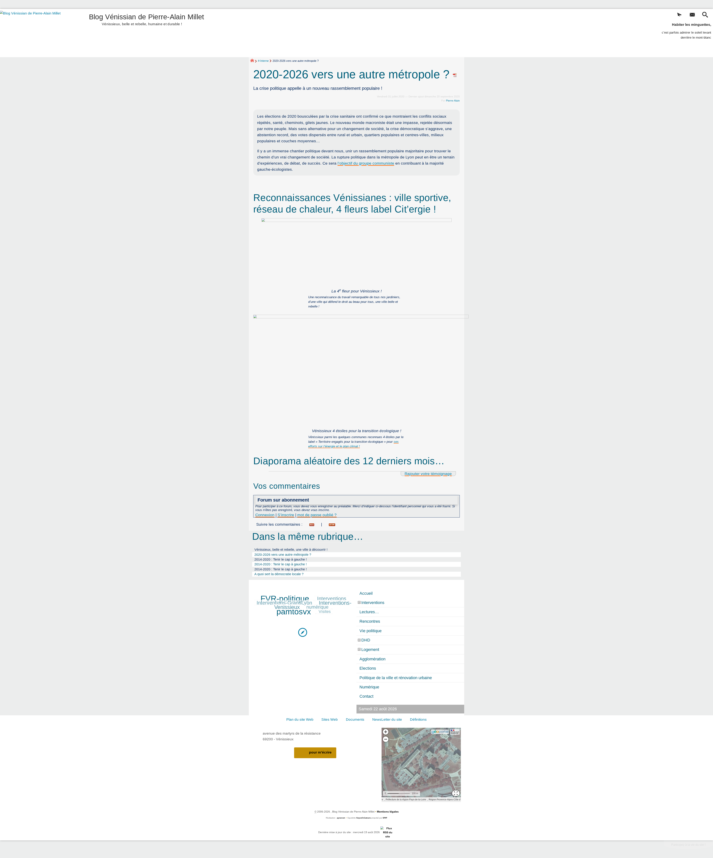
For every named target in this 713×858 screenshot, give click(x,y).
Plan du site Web (299, 719)
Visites (325, 611)
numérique (317, 607)
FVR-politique (285, 598)
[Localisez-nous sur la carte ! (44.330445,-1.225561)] (302, 632)
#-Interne (263, 60)
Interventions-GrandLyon (284, 603)
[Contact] (692, 15)
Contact (366, 696)
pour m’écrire (320, 752)
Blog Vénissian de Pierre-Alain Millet (146, 19)
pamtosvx (293, 611)
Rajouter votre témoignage (428, 473)
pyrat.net (341, 818)
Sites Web (329, 719)
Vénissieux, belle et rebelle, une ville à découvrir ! (291, 549)
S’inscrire (286, 515)
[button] (679, 15)
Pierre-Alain (453, 100)
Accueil (366, 593)
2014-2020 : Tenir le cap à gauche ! (280, 559)
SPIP (385, 818)
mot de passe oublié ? (317, 515)
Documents (355, 719)
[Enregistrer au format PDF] (455, 74)
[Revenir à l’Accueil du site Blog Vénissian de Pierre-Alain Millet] (35, 33)
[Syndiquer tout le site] (387, 832)
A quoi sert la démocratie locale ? (279, 574)
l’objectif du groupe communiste (366, 163)
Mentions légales (388, 811)
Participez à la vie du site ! (688, 844)
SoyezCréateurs (363, 818)
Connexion (264, 515)
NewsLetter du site (387, 719)
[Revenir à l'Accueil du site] (253, 61)
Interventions (331, 598)
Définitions (418, 719)
